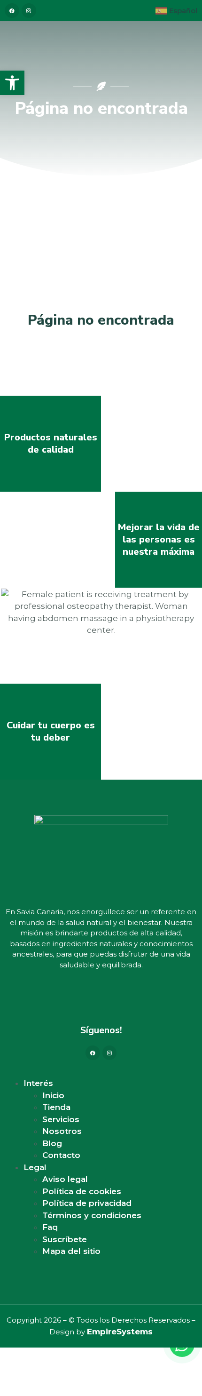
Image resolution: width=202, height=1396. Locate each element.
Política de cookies (81, 1191)
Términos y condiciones (91, 1215)
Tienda (56, 1107)
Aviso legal (65, 1179)
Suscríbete (64, 1239)
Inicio (53, 1095)
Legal (35, 1167)
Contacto (61, 1155)
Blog (52, 1143)
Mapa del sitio (71, 1251)
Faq (50, 1227)
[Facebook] (92, 1052)
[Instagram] (109, 1052)
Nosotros (62, 1131)
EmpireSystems (120, 1331)
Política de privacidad (87, 1203)
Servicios (60, 1119)
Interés (38, 1083)
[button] (12, 83)
